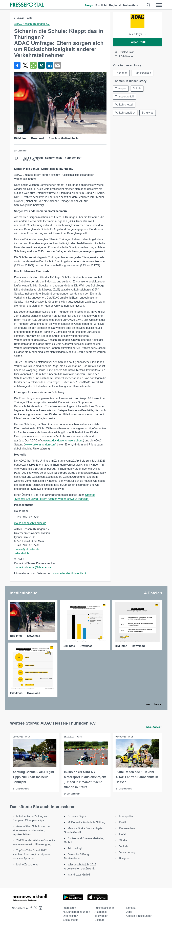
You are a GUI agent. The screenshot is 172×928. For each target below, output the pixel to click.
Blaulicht (101, 5)
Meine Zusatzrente (27, 864)
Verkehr (123, 846)
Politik (123, 822)
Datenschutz (70, 915)
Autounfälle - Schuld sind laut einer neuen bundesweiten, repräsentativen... (32, 830)
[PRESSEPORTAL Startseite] (27, 5)
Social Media (70, 919)
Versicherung (127, 852)
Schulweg (148, 112)
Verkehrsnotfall (124, 104)
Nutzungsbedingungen (76, 911)
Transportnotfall (124, 96)
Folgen (134, 42)
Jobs (129, 911)
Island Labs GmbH (79, 874)
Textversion (101, 915)
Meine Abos (130, 5)
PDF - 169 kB (52, 159)
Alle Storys (136, 34)
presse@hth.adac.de (27, 549)
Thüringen (121, 72)
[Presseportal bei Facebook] (30, 908)
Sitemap (99, 919)
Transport (120, 88)
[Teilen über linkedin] (49, 65)
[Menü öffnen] (159, 5)
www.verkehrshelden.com (40, 444)
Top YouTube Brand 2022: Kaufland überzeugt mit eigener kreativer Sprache (31, 854)
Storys (88, 5)
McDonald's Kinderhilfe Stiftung (86, 822)
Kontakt (130, 907)
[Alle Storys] (137, 27)
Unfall (122, 834)
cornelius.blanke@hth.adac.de (33, 567)
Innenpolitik (126, 816)
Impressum (69, 907)
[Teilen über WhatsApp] (33, 65)
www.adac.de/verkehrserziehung (63, 440)
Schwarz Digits (77, 816)
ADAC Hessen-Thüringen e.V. (32, 23)
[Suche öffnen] (149, 5)
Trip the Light (75, 848)
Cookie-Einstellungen (139, 915)
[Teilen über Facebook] (17, 65)
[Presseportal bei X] (34, 908)
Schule (137, 88)
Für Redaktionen (105, 907)
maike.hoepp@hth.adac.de (30, 523)
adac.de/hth (22, 553)
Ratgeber (124, 858)
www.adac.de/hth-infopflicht (69, 573)
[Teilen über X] (25, 65)
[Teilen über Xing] (41, 65)
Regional (115, 5)
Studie (123, 840)
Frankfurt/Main (142, 72)
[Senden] (57, 65)
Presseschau (127, 828)
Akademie (101, 911)
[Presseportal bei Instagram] (39, 907)
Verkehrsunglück (125, 112)
